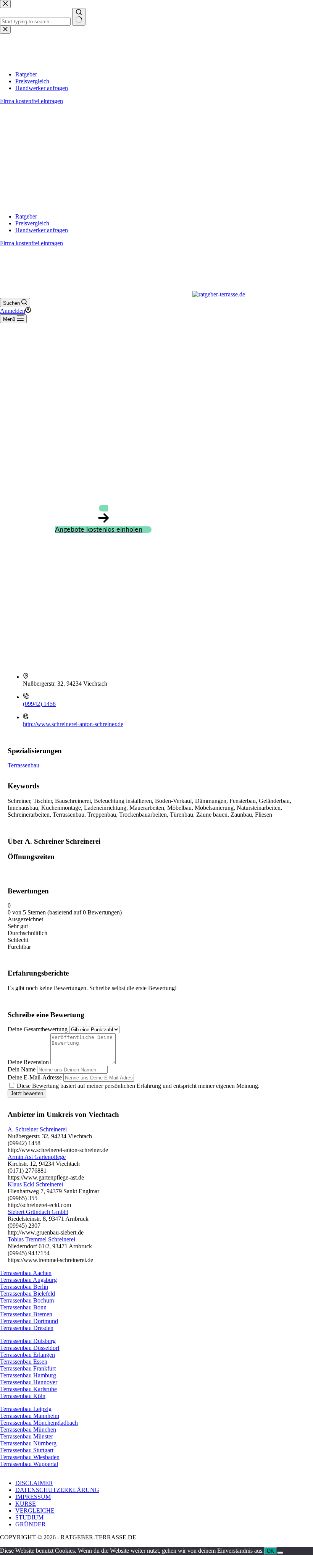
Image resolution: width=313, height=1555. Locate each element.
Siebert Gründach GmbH (38, 1212)
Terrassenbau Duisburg (28, 1341)
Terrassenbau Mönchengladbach (39, 1422)
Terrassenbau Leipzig (26, 1409)
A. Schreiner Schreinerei (37, 1129)
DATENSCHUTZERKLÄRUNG (57, 1490)
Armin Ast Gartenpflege (37, 1157)
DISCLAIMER (34, 1483)
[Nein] (280, 1553)
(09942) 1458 (39, 704)
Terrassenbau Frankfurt (28, 1368)
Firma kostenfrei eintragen (31, 243)
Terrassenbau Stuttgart (26, 1450)
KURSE (25, 1503)
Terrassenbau (23, 765)
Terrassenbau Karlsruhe (28, 1389)
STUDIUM (29, 1517)
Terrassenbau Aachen (26, 1273)
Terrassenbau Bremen (26, 1314)
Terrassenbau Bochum (27, 1300)
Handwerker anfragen (41, 230)
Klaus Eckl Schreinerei (35, 1184)
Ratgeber (26, 216)
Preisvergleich (32, 223)
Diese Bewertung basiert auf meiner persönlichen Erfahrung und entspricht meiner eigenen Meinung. (138, 1086)
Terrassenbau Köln (22, 1396)
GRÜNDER (30, 1524)
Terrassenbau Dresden (26, 1328)
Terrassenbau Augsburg (28, 1280)
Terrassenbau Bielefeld (27, 1293)
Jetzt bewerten (27, 1093)
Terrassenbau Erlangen (27, 1354)
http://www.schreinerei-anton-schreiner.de (73, 724)
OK (270, 1551)
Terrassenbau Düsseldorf (30, 1348)
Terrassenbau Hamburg (28, 1375)
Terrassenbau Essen (23, 1361)
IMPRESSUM (33, 1497)
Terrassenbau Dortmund (29, 1321)
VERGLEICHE (35, 1510)
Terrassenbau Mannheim (29, 1416)
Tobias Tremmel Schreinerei (41, 1239)
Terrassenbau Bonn (23, 1307)
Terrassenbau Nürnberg (28, 1443)
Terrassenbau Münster (26, 1436)
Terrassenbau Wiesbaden (30, 1457)
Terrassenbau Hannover (28, 1382)
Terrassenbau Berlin (24, 1286)
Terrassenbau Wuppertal (29, 1464)
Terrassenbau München (28, 1429)
